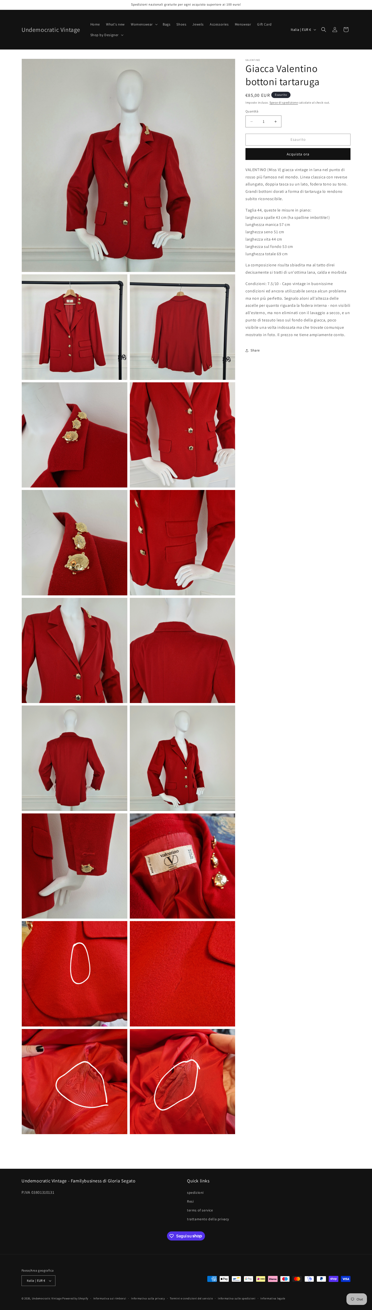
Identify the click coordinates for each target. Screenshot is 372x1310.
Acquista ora (298, 154)
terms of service (200, 1210)
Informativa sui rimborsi (109, 1298)
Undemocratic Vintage (47, 1298)
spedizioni (195, 1192)
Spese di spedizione (284, 102)
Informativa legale (272, 1298)
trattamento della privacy (208, 1219)
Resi (190, 1201)
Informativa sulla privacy (148, 1298)
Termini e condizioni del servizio (191, 1298)
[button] (144, 24)
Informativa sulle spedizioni (237, 1298)
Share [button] (255, 350)
